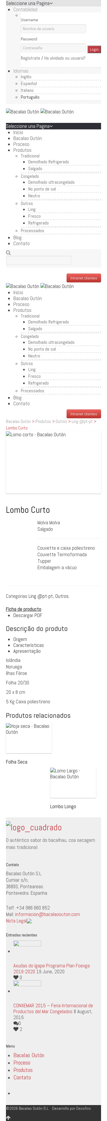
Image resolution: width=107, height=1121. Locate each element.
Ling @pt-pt (82, 421)
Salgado (35, 168)
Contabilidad (25, 9)
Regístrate (30, 58)
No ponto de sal (42, 189)
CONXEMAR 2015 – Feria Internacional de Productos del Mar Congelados (53, 1008)
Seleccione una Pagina (28, 3)
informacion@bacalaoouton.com (47, 914)
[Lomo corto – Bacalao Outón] (53, 462)
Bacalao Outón (27, 138)
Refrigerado (38, 223)
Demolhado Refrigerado (48, 162)
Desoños (83, 1108)
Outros (27, 203)
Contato (21, 243)
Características (28, 645)
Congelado (30, 176)
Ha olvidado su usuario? (65, 58)
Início (18, 132)
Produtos (22, 150)
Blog (17, 237)
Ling (32, 209)
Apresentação (27, 651)
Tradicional (30, 156)
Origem (20, 639)
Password (29, 39)
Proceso (21, 144)
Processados (32, 230)
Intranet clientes (83, 278)
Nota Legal (16, 920)
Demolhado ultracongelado (51, 182)
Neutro (34, 196)
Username (29, 19)
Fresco (34, 216)
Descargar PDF (27, 615)
